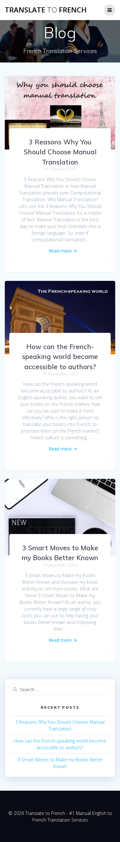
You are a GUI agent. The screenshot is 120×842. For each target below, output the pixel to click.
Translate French (46, 9)
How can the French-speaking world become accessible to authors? (60, 356)
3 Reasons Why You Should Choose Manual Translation (60, 152)
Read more (60, 251)
